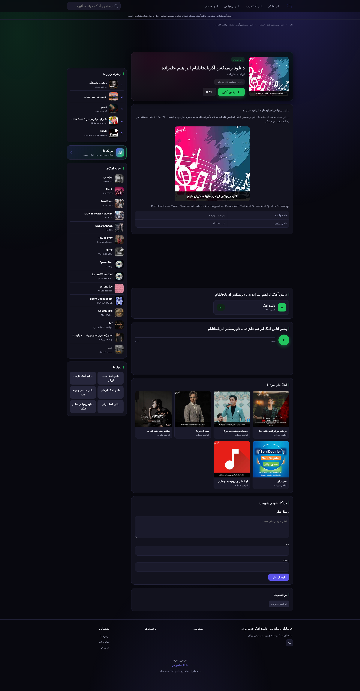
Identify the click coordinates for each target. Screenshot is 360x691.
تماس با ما (104, 641)
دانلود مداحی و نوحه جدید (83, 392)
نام (287, 543)
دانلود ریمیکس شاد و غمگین (271, 24)
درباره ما (104, 636)
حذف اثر (105, 647)
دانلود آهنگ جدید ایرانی (110, 378)
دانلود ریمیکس (232, 6)
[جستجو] (116, 6)
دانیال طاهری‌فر (180, 665)
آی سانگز (273, 6)
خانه (291, 24)
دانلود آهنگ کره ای (110, 390)
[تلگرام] (289, 642)
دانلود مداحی (212, 6)
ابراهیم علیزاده (279, 604)
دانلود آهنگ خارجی (83, 376)
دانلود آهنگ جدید (254, 6)
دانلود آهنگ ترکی (110, 404)
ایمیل (286, 560)
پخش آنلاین (228, 92)
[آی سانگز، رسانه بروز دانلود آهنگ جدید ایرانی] (289, 6)
